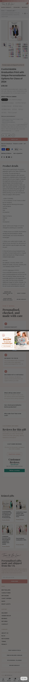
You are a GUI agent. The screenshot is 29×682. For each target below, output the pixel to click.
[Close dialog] (28, 332)
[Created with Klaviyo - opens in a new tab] (14, 350)
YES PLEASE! (7, 346)
